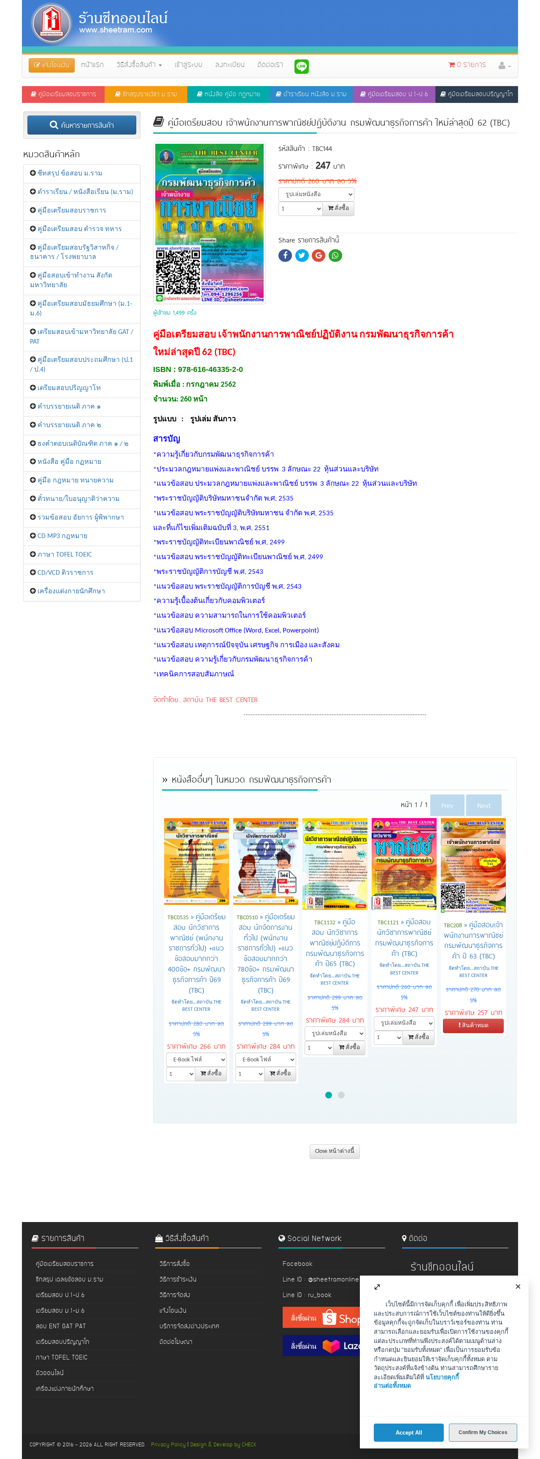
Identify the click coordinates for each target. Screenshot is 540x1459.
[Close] (518, 1286)
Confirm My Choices (483, 1432)
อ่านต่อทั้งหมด (392, 1385)
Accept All (409, 1432)
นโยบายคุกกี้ (442, 1377)
